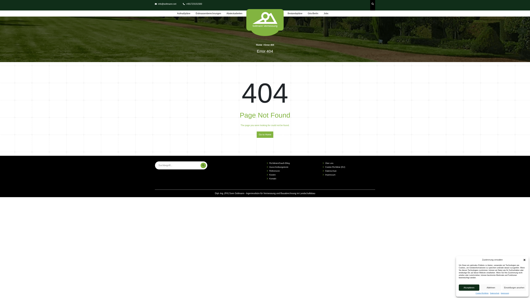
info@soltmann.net (167, 4)
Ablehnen (491, 287)
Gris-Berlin (313, 13)
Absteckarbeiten (234, 13)
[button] (524, 259)
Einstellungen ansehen (514, 287)
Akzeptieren (469, 287)
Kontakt (272, 178)
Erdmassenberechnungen (208, 13)
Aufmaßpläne (183, 13)
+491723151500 (194, 4)
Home (259, 45)
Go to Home (265, 134)
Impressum (505, 293)
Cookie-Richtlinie (482, 293)
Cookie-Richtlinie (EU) (335, 167)
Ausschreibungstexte (278, 167)
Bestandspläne (295, 13)
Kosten (272, 175)
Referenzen (274, 171)
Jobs (326, 13)
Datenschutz (494, 293)
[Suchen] (203, 165)
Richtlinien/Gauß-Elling (279, 163)
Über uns (329, 163)
